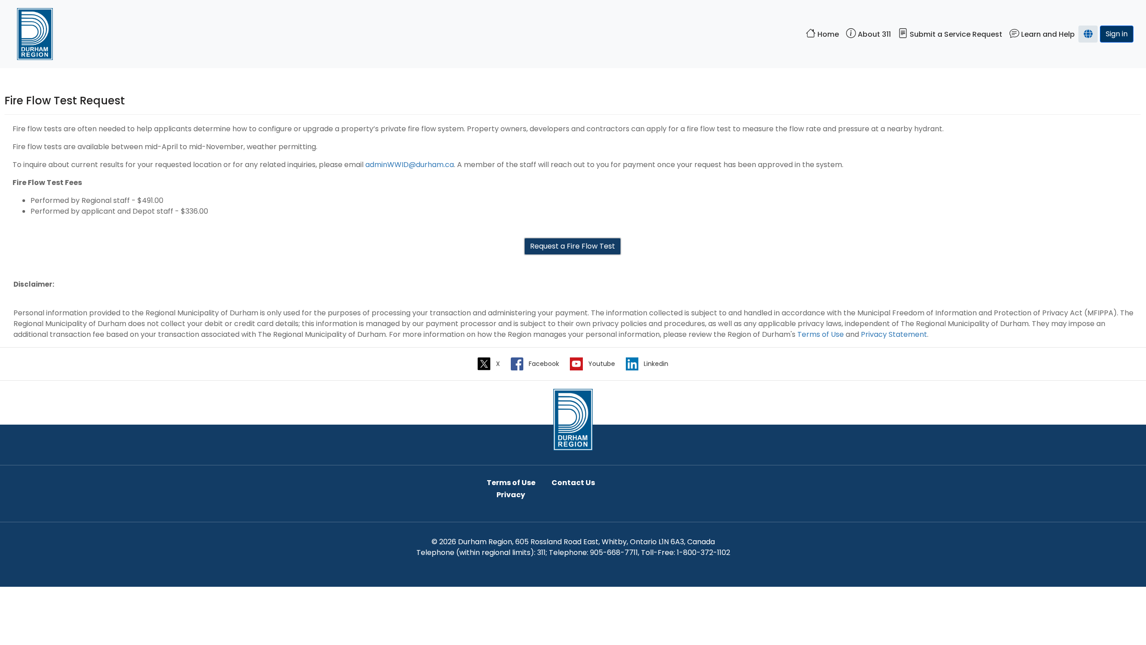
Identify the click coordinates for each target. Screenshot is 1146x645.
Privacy (510, 495)
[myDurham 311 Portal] (573, 419)
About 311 (873, 34)
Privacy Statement (894, 334)
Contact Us (573, 482)
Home (827, 34)
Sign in (1117, 34)
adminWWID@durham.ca (409, 164)
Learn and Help (1047, 34)
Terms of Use (820, 334)
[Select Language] (1088, 34)
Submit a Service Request (955, 34)
